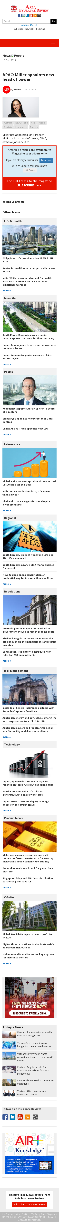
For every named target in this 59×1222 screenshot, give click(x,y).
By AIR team (16, 89)
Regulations (12, 591)
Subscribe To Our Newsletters (29, 1204)
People (19, 55)
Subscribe (18, 29)
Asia (33, 122)
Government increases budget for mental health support (34, 1044)
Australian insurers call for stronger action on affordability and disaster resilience (27, 729)
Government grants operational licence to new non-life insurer (35, 1057)
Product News (13, 818)
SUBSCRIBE (25, 185)
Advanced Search (29, 25)
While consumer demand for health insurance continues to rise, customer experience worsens (26, 281)
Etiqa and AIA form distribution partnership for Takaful (28, 880)
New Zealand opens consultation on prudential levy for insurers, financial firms (28, 576)
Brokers (34, 127)
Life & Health (13, 221)
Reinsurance (21, 127)
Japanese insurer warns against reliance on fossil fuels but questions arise (28, 783)
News (6, 55)
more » (6, 290)
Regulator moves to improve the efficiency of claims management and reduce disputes (30, 642)
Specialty (8, 127)
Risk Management (16, 671)
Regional (10, 518)
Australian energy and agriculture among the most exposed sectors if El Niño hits (29, 719)
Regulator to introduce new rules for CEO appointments (27, 653)
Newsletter (30, 29)
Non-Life (10, 298)
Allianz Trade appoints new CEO (25, 428)
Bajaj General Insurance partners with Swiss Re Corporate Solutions (28, 709)
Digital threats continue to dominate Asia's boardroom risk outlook (28, 946)
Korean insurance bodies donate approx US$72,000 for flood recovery (28, 337)
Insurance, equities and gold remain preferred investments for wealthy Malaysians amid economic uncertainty (28, 858)
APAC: (8, 74)
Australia (8, 122)
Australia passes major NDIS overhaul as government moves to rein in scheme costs (28, 630)
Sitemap (41, 29)
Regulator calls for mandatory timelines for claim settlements (33, 1070)
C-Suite (9, 897)
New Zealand (21, 122)
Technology (12, 744)
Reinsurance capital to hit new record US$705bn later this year (29, 483)
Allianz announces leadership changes (31, 1093)
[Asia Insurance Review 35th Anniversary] (30, 8)
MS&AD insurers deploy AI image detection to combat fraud (26, 803)
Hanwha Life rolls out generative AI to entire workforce (23, 793)
